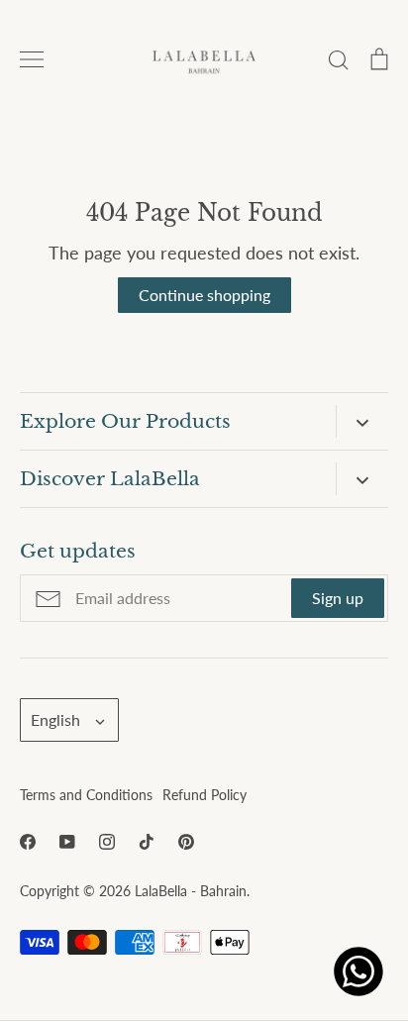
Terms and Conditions (86, 794)
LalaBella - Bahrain (191, 890)
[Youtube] (67, 842)
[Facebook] (28, 842)
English (55, 719)
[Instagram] (107, 842)
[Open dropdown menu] (362, 421)
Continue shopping (204, 294)
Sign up (337, 597)
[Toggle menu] (31, 59)
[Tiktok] (146, 842)
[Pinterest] (186, 842)
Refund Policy (204, 794)
